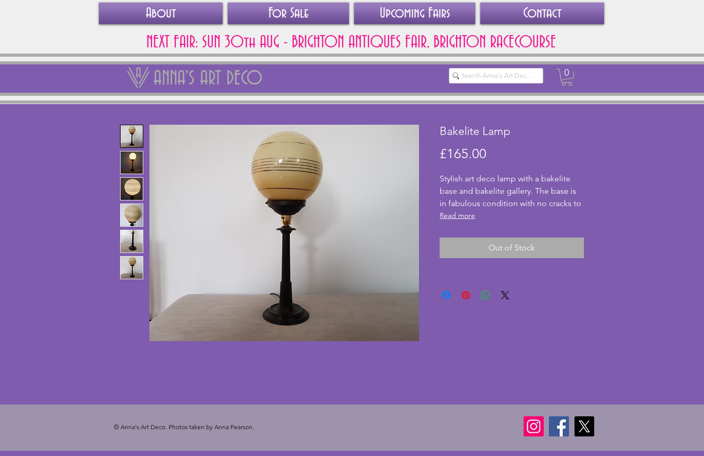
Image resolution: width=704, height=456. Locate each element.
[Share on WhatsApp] (485, 295)
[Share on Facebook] (446, 295)
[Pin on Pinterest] (466, 295)
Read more (457, 215)
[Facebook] (559, 426)
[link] (567, 77)
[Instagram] (534, 426)
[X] (584, 426)
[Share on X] (505, 295)
